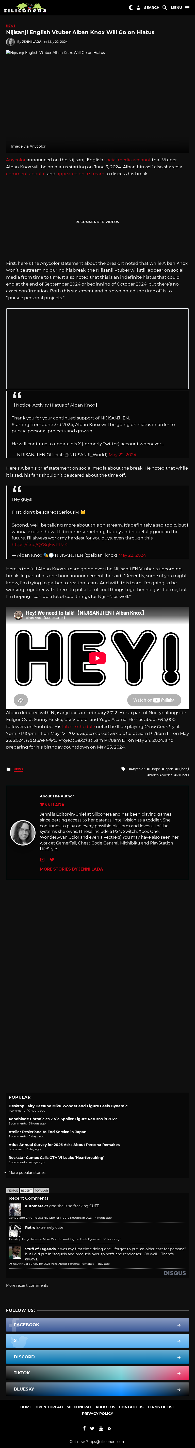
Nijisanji (183, 769)
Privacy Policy (97, 1413)
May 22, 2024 (122, 454)
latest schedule (78, 726)
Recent (26, 1190)
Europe (154, 769)
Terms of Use (161, 1407)
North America (161, 775)
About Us (105, 1407)
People (12, 1190)
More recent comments (27, 1285)
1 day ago (103, 1263)
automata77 (36, 1206)
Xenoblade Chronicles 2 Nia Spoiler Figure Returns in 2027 (63, 1119)
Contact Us (131, 1407)
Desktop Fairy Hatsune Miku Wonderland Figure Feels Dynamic (68, 1106)
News (10, 25)
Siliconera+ (79, 1407)
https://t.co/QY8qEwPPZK (40, 544)
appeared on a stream (80, 173)
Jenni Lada (31, 42)
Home (26, 1407)
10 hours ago (112, 1239)
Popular (41, 1190)
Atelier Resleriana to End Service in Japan (48, 1132)
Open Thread (49, 1407)
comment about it (26, 173)
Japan (168, 769)
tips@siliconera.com (107, 1441)
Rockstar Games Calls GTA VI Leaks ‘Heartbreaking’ (56, 1157)
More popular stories (27, 1172)
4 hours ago (103, 1217)
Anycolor (16, 159)
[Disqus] (97, 943)
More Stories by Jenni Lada (71, 869)
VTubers (182, 775)
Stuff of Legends (40, 1249)
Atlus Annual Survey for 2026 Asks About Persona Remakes (64, 1144)
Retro (30, 1227)
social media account (127, 159)
